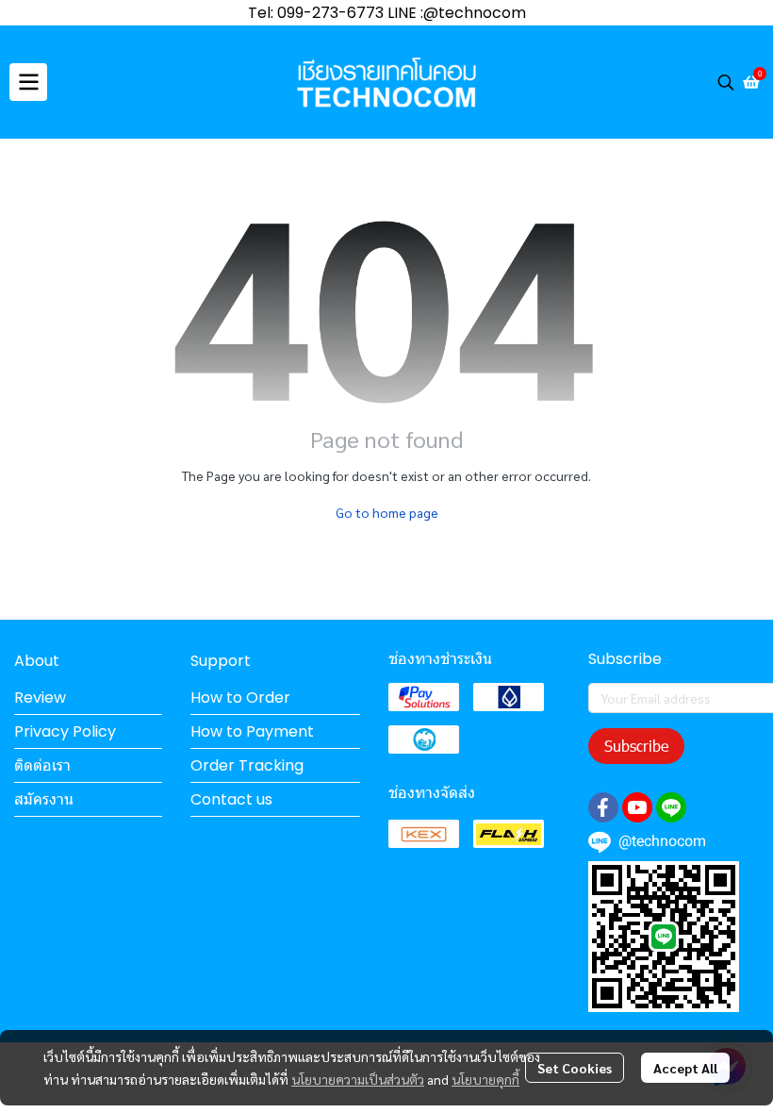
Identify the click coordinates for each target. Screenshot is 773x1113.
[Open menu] (28, 82)
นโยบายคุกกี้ (485, 1079)
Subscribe (636, 746)
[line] (671, 807)
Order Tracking (247, 765)
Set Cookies (574, 1067)
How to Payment (252, 731)
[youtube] (637, 807)
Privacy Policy (65, 731)
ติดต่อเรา (42, 765)
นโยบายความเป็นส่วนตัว (357, 1079)
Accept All (685, 1067)
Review (40, 697)
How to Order (240, 697)
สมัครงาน (44, 799)
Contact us (231, 799)
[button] (726, 82)
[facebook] (603, 807)
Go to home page (387, 512)
